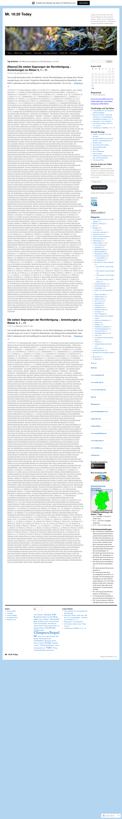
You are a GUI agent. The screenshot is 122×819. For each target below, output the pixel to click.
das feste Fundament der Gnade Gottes (63, 131)
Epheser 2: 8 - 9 (63, 214)
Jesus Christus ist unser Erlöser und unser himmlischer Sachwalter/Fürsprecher (46, 251)
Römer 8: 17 (66, 279)
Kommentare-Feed (12, 617)
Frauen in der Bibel (99, 294)
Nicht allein (96, 149)
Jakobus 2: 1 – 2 (71, 240)
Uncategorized (97, 359)
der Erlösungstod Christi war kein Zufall (43, 141)
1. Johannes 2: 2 (29, 349)
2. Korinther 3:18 (57, 98)
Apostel (50, 109)
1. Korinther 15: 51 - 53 (63, 94)
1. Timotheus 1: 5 (27, 353)
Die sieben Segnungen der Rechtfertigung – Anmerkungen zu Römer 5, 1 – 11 (44, 321)
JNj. (31, 73)
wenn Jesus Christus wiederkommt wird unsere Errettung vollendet (40, 300)
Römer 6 (30, 279)
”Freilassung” (47, 116)
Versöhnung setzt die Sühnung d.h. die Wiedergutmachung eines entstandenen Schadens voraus (44, 295)
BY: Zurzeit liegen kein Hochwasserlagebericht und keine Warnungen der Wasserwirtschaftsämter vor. (103, 548)
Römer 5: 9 (29, 277)
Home (10, 53)
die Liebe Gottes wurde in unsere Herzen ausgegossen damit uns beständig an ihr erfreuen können (43, 183)
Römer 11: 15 (78, 266)
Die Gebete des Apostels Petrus (105, 275)
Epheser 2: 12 (20, 214)
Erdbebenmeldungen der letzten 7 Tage (102, 513)
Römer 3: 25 (68, 270)
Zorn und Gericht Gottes (47, 309)
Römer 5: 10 (28, 275)
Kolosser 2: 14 (68, 253)
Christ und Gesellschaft (99, 232)
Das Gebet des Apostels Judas (105, 266)
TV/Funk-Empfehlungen (101, 329)
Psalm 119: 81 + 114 (51, 266)
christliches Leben (98, 234)
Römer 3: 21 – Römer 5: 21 (44, 270)
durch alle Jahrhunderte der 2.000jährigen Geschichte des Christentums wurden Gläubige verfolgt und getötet (45, 198)
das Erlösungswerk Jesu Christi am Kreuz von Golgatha (44, 384)
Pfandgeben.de (95, 404)
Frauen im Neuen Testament (100, 236)
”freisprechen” (57, 116)
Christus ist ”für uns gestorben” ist (30, 124)
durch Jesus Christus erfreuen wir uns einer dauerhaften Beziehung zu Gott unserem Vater (45, 207)
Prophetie (97, 324)
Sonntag (49, 288)
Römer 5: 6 (11, 277)
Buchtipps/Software (50, 53)
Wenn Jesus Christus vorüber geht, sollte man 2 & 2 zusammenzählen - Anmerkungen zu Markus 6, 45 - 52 (103, 117)
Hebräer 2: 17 (39, 234)
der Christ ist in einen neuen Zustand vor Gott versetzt (55, 137)
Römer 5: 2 (57, 275)
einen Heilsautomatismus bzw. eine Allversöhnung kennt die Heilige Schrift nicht (44, 212)
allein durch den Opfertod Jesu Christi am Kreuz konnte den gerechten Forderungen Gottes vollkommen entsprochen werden (45, 106)
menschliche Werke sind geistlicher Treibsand (43, 257)
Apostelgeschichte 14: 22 (62, 109)
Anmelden (10, 613)
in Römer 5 (16, 240)
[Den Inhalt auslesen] (91, 512)
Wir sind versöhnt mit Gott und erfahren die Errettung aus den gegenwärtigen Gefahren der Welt (47, 558)
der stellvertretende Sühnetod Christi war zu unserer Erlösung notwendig (40, 153)
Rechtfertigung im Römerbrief (19, 283)
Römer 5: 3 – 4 (66, 275)
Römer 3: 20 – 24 (29, 270)
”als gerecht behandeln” (73, 111)
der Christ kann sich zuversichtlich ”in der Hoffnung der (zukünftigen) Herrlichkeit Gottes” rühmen (45, 138)
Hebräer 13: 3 (29, 234)
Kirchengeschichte (99, 309)
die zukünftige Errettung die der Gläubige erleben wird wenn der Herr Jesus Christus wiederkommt (43, 194)
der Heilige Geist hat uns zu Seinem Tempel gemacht (44, 150)
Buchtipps (95, 228)
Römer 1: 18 (59, 268)
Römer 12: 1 (11, 268)
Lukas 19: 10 (75, 255)
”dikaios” (10, 116)
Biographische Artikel (100, 254)
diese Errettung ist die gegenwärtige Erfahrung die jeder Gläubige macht (52, 197)
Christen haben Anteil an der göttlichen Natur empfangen (25, 377)
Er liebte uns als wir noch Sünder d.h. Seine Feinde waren (35, 217)
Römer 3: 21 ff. (59, 270)
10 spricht (21, 98)
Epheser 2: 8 (53, 214)
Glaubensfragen (97, 241)
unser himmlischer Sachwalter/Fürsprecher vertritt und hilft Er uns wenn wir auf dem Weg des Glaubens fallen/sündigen (42, 289)
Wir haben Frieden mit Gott (71, 300)
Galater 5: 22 (26, 223)
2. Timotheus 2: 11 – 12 (25, 358)
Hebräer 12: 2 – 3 (18, 234)
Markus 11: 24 (12, 257)
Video (96, 335)
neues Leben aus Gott (43, 260)
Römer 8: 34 (65, 281)
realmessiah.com (96, 419)
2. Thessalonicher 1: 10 (46, 101)
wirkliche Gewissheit (19, 309)
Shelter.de (94, 368)
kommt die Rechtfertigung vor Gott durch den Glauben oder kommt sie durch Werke (43, 255)
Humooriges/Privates (99, 350)
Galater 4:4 (17, 223)
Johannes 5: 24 (35, 253)
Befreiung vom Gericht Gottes (70, 118)
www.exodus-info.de (97, 382)
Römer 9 (72, 281)
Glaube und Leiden (98, 238)
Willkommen (18, 53)
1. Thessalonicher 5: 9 (59, 96)
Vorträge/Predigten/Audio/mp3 (103, 344)
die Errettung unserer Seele (40, 163)
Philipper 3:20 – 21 (43, 262)
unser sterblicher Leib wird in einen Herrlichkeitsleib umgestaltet (51, 543)
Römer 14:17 (20, 268)
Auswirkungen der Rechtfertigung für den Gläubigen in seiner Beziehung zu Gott (39, 111)
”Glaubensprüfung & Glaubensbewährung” (21, 118)
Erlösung (33, 221)
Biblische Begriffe (99, 251)
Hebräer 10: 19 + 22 (69, 487)
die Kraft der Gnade (13, 176)
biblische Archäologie (99, 223)
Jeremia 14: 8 (56, 245)
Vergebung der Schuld (53, 292)
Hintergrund (97, 305)
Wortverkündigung (33, 309)
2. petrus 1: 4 (33, 101)
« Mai (92, 88)
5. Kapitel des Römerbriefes (69, 103)
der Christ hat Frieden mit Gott (27, 137)
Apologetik (97, 247)
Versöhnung (66, 292)
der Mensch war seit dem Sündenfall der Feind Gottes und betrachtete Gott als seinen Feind (42, 151)
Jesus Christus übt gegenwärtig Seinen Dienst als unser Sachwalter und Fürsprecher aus (50, 247)
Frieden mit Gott (72, 221)
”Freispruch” (66, 116)
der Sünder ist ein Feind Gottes (61, 152)
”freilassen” (39, 116)
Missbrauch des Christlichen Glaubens (103, 352)
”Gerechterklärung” (77, 116)
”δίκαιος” (39, 118)
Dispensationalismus (100, 284)
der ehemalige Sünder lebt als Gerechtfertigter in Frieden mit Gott (45, 395)
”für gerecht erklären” (28, 116)
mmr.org (93, 397)
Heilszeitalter (98, 303)
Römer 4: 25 (46, 272)
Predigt (34, 90)
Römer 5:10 (37, 277)
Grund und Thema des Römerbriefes (62, 232)
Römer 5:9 (23, 279)
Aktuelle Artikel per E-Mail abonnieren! (101, 165)
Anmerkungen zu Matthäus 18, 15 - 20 (104, 128)
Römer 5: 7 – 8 (20, 277)
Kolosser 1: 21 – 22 (57, 253)
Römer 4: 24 (38, 272)
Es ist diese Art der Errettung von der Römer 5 (52, 221)
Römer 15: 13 (29, 268)
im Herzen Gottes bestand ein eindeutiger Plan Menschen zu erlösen (54, 493)
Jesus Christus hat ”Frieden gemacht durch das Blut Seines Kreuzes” (29, 249)
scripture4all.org (96, 426)
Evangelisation (98, 288)
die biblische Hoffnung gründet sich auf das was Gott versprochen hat (36, 156)
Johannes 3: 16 (24, 253)
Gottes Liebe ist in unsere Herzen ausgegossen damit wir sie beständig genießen (45, 231)
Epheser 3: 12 (73, 214)
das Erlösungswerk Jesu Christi (65, 126)
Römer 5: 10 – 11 (38, 275)
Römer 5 (54, 272)
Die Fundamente (99, 260)
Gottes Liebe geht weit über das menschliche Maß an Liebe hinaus (50, 230)
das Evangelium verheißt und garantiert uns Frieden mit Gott (60, 129)
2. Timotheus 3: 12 (40, 103)
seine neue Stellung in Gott (37, 288)
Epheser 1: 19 (75, 212)
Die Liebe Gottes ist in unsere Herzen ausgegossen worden (62, 180)
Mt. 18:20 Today (18, 13)
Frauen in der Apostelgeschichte (103, 290)
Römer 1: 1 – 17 (48, 268)
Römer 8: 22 (75, 279)
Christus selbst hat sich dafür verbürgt (54, 124)
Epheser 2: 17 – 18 (42, 214)
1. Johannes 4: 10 (36, 94)
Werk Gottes (98, 348)
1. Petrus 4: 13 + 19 (13, 96)
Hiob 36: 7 (31, 236)
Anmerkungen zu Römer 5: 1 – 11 (24, 364)
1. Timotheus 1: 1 (72, 96)
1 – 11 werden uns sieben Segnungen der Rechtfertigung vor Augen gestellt (39, 92)
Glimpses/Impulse (63, 227)
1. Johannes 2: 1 (70, 92)
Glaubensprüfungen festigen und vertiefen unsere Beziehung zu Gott (34, 227)
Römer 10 (62, 266)
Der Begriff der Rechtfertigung (29, 392)
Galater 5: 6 (35, 223)
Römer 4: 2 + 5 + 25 (26, 272)
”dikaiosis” (17, 116)
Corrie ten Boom (49, 126)
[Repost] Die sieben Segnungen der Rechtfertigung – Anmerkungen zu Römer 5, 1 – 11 (39, 68)
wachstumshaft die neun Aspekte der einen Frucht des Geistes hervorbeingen (44, 549)
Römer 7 (44, 279)
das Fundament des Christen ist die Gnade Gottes (43, 388)
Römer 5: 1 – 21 (18, 275)
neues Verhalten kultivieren (60, 260)
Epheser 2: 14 (30, 214)
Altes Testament (98, 245)
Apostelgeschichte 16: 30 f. (21, 366)
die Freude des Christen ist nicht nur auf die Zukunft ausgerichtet (38, 165)
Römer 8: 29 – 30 (30, 281)
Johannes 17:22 (78, 251)
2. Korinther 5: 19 (26, 356)
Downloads (37, 53)
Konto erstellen (11, 611)
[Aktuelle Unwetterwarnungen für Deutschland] (101, 510)
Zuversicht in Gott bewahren (101, 145)
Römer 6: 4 (37, 279)
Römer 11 (69, 266)
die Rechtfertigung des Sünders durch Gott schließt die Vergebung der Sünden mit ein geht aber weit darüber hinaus (43, 190)
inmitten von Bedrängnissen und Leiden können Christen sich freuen (43, 240)
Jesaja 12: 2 (65, 245)
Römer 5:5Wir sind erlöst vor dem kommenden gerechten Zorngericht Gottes (45, 528)
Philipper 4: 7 (68, 262)
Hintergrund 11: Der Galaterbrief (102, 121)
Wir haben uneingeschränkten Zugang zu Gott (61, 553)
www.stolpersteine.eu (97, 441)
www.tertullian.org (96, 448)
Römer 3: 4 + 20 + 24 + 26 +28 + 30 (46, 523)
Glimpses (28, 53)
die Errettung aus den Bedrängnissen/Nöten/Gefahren (43, 161)
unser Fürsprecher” (59, 288)
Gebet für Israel (97, 143)
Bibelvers (10, 120)
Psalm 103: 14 (39, 266)
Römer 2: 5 (19, 270)
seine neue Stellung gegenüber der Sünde (46, 538)
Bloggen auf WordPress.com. (109, 656)
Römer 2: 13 (11, 270)
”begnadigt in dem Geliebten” (39, 113)
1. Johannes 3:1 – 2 (23, 94)
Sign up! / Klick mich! (99, 187)
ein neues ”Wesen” (42, 210)
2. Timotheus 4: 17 (53, 103)
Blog (94, 226)
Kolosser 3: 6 (11, 255)
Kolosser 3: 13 (78, 253)
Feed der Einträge (12, 615)
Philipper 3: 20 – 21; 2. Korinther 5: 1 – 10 (23, 262)
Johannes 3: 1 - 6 (13, 253)
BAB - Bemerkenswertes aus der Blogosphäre (46, 616)
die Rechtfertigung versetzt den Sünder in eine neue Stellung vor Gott (33, 193)
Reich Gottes (96, 357)
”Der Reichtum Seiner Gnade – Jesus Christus (65, 113)
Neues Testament (25, 90)
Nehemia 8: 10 (31, 260)
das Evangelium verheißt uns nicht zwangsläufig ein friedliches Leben (45, 130)
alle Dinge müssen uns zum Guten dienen (30, 360)
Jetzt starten (83, 3)
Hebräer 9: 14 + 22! (70, 234)
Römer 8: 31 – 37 (54, 281)
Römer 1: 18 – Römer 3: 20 (72, 268)
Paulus (72, 260)
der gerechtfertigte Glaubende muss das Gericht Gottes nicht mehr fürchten (49, 144)
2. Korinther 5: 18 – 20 (71, 98)
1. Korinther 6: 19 (76, 94)
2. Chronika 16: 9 (34, 98)
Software (97, 230)
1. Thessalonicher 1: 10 (28, 96)
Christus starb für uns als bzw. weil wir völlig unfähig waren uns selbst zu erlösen (39, 381)
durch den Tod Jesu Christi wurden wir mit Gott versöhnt (51, 206)
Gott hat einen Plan (98, 160)
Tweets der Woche (99, 331)
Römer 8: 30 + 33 (42, 281)
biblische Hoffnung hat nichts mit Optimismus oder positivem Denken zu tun (38, 120)
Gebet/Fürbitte (100, 258)
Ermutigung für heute (100, 286)
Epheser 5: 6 (11, 217)
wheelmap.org (95, 455)
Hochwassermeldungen (102, 529)
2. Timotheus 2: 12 (28, 103)
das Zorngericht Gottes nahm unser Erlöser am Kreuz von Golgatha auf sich (44, 134)
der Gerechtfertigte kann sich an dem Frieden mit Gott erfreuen (41, 145)
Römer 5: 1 (61, 272)
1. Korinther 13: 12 (49, 94)
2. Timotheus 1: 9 (72, 101)
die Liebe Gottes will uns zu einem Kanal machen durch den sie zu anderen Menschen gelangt (38, 182)
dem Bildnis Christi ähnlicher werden (58, 135)
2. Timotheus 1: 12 (60, 101)
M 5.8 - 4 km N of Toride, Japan (102, 525)
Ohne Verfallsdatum (98, 151)
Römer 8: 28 (11, 281)
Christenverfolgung (99, 256)
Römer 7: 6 (51, 279)
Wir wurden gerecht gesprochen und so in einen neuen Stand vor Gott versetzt (44, 559)
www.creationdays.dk (97, 375)
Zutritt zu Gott (60, 309)
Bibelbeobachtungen (100, 249)
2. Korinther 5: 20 (23, 101)
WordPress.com (11, 619)
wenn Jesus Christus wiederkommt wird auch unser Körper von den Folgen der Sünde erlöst (42, 550)
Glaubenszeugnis (99, 297)
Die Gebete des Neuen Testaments (104, 262)
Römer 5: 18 (49, 275)
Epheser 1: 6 (11, 214)
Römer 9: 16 (38, 534)
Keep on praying (97, 153)
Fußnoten (10, 223)
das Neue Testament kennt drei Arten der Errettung (54, 133)
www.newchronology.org (98, 390)
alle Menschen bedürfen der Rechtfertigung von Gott (49, 105)
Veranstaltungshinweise (101, 333)
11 (25, 98)
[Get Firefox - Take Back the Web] (102, 482)
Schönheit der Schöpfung (101, 327)
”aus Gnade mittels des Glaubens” (18, 113)
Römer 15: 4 (39, 268)
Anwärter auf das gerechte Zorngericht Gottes (33, 109)
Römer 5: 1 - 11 (49, 525)
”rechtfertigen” (55, 118)
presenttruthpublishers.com (99, 411)
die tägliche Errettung (64, 193)
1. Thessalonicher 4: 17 (44, 96)
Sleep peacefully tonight (99, 147)
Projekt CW (63, 53)
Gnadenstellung (75, 227)
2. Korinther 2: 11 (45, 98)
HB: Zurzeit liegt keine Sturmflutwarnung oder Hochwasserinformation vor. (103, 564)
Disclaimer (73, 53)
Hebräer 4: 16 (48, 234)
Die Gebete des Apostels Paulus (105, 271)
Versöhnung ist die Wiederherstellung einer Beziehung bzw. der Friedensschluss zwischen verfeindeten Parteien (44, 293)
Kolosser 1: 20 (45, 253)
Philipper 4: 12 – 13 (56, 262)
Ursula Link (42, 292)
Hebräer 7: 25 (58, 234)
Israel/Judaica (98, 307)
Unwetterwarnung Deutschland (98, 487)
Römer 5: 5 (75, 275)
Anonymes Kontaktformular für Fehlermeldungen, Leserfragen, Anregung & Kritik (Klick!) (102, 101)
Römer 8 (58, 279)
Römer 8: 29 (20, 281)
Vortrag (96, 342)
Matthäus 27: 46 (22, 257)
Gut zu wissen (98, 301)
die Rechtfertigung (42, 187)
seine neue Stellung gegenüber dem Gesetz (56, 285)
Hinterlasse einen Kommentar (42, 562)
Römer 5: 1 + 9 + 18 (71, 272)
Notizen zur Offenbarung (101, 320)
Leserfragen (97, 312)
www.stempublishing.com (99, 433)
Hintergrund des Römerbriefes (17, 236)
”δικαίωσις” (47, 118)
